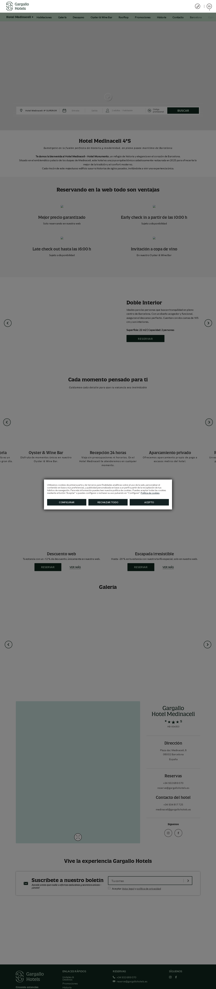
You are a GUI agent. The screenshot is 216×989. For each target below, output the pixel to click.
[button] (209, 6)
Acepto (149, 502)
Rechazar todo (108, 502)
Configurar (66, 502)
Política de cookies (150, 493)
